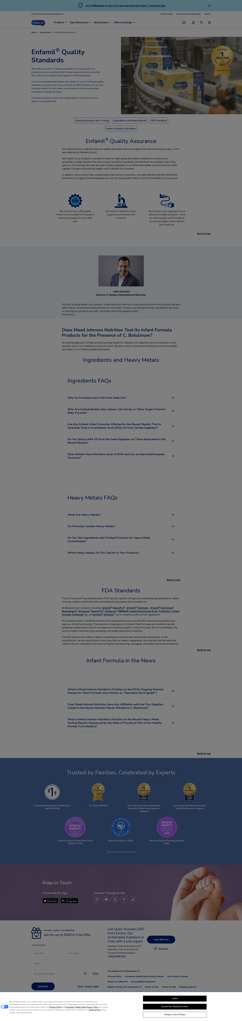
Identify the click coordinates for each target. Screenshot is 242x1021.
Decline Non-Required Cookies (174, 1006)
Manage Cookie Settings (174, 1014)
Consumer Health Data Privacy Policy (81, 1007)
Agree (175, 998)
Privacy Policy (55, 1007)
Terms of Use (94, 1010)
